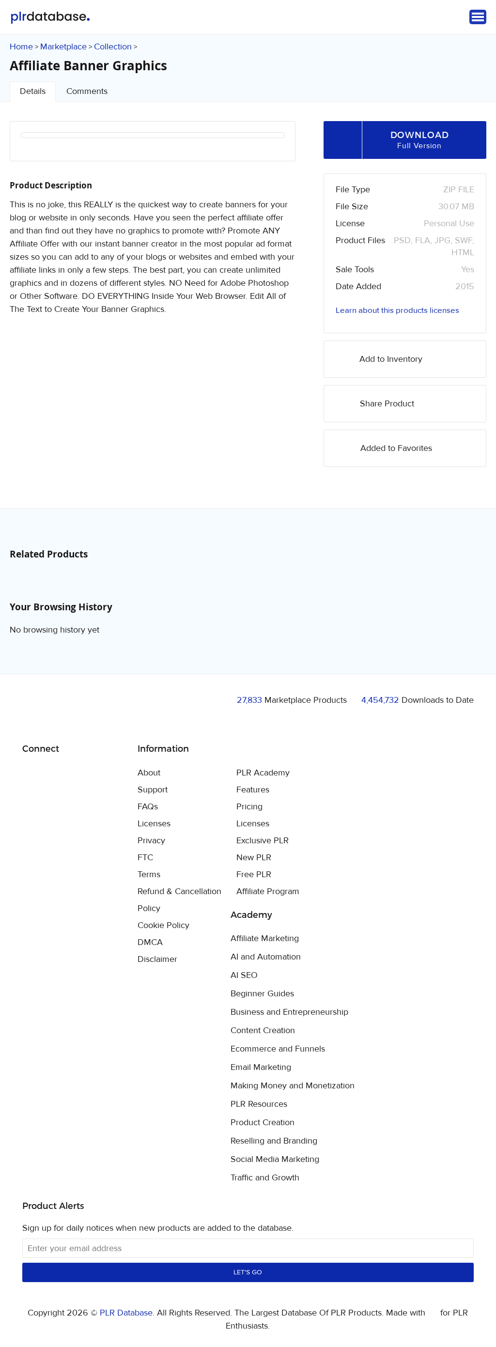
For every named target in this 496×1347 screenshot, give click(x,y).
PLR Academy (263, 772)
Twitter (54, 774)
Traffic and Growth (265, 1178)
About (149, 772)
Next (264, 148)
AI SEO (244, 975)
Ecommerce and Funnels (278, 1049)
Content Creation (263, 1030)
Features (252, 789)
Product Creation (262, 1122)
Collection (113, 46)
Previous (41, 148)
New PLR (253, 857)
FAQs (148, 806)
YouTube (99, 773)
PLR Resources (259, 1104)
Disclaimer (157, 959)
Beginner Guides (262, 994)
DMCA (150, 942)
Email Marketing (261, 1067)
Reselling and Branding (274, 1141)
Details (33, 91)
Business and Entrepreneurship (289, 1012)
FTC (145, 857)
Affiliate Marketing (265, 938)
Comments (87, 91)
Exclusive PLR (262, 840)
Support (153, 789)
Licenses (154, 823)
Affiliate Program (267, 891)
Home (21, 46)
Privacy (151, 840)
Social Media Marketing (275, 1159)
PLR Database (50, 18)
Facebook (31, 774)
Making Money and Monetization (293, 1086)
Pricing (249, 806)
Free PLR (253, 874)
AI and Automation (266, 957)
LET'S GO (247, 1272)
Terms (149, 874)
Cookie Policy (163, 925)
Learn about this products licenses (397, 310)
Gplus (77, 773)
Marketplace (63, 46)
